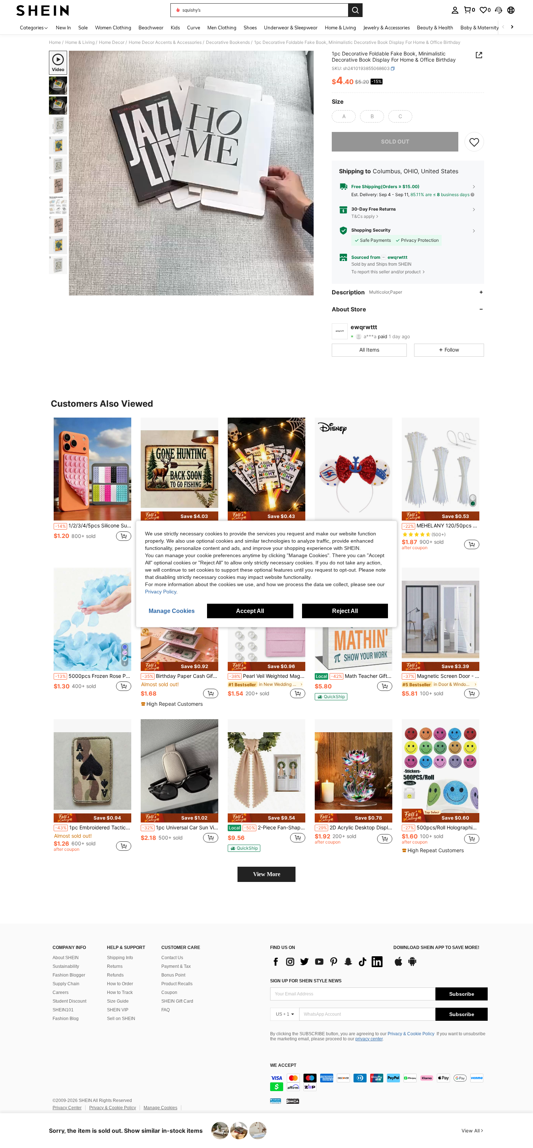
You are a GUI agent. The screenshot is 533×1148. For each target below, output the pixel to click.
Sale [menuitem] (83, 27)
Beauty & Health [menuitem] (435, 27)
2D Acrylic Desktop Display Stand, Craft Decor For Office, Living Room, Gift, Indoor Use (354, 827)
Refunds (115, 975)
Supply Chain (66, 983)
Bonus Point (173, 975)
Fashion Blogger (69, 975)
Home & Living (80, 42)
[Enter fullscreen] (306, 290)
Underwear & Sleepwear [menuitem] (291, 27)
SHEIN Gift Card (177, 1001)
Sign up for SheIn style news (306, 980)
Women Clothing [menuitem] (113, 27)
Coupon (169, 992)
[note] (179, 516)
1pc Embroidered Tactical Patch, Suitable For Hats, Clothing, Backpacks (93, 827)
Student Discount (69, 1001)
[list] (328, 961)
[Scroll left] (503, 27)
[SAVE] (474, 142)
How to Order (120, 983)
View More (266, 874)
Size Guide (118, 1001)
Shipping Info (120, 957)
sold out (395, 141)
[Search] (355, 10)
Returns (115, 966)
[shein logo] (42, 10)
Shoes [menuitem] (250, 27)
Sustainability (66, 966)
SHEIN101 (63, 1009)
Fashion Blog (66, 1018)
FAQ (165, 1009)
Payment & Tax (176, 966)
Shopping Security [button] (371, 230)
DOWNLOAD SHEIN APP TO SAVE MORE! (436, 947)
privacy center (369, 1038)
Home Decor (111, 42)
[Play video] (191, 173)
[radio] (344, 116)
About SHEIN (66, 957)
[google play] (412, 964)
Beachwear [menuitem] (151, 27)
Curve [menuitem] (193, 27)
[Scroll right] (512, 27)
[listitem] (92, 487)
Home (55, 42)
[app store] (398, 964)
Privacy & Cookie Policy (411, 1033)
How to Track (120, 992)
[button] (498, 10)
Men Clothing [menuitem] (221, 27)
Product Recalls (177, 983)
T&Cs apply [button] (363, 216)
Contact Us (172, 957)
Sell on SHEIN (121, 1018)
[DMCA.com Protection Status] (292, 1100)
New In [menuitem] (63, 27)
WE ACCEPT (283, 1065)
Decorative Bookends (228, 42)
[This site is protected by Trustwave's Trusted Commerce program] (275, 1100)
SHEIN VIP (117, 1009)
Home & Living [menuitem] (340, 27)
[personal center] (455, 10)
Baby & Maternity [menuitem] (479, 27)
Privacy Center (67, 1107)
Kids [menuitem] (175, 27)
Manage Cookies (160, 1107)
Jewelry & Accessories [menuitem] (386, 27)
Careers (61, 992)
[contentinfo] (379, 1082)
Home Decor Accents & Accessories (165, 42)
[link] (469, 9)
